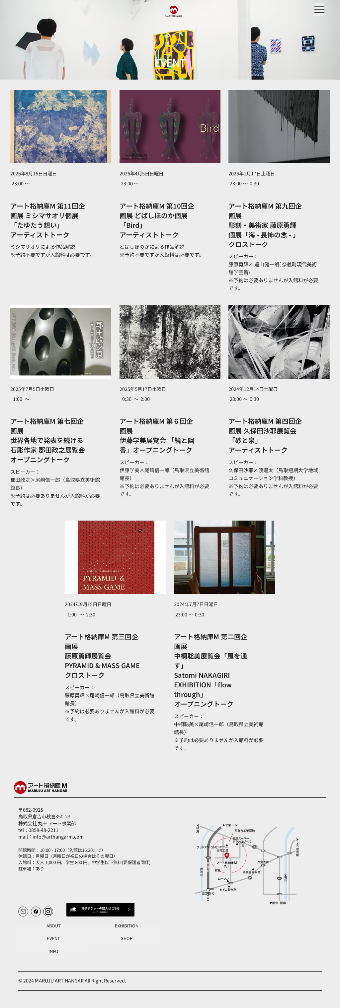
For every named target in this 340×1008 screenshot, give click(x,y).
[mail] (23, 911)
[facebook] (36, 911)
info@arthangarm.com (58, 836)
